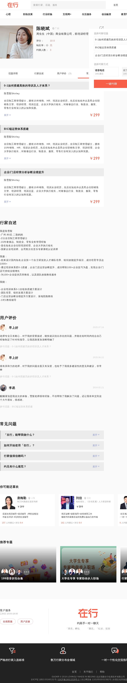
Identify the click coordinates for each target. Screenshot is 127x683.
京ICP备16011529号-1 (68, 679)
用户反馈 (25, 621)
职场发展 (28, 14)
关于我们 (88, 672)
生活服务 (87, 14)
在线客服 (8, 621)
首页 (115, 5)
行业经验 (47, 14)
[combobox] (68, 5)
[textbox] (68, 5)
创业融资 (106, 14)
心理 (8, 14)
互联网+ (67, 14)
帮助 (102, 672)
